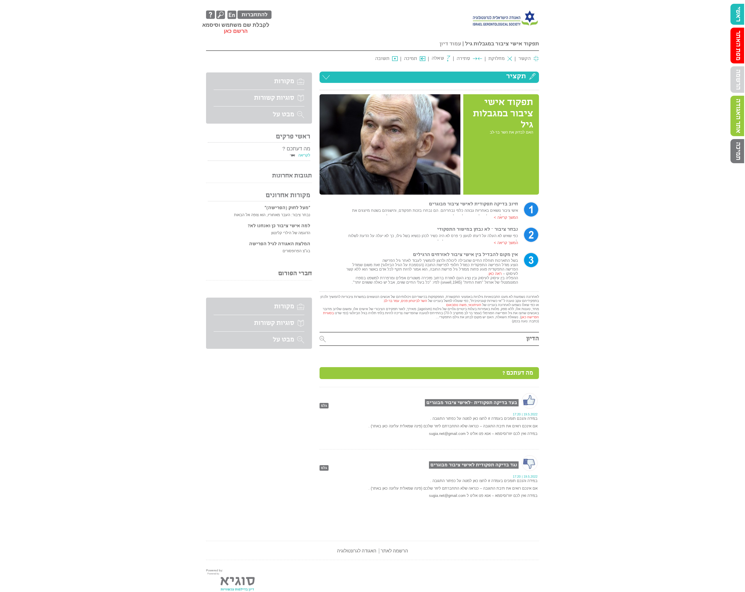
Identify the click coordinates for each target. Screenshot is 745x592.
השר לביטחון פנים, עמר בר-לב (406, 301)
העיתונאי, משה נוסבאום (463, 305)
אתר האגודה (738, 116)
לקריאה (304, 155)
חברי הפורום (295, 273)
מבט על (283, 114)
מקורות (284, 81)
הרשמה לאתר (394, 550)
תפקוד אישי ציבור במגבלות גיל (502, 43)
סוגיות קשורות (274, 98)
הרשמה (738, 79)
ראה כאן (495, 273)
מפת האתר (738, 46)
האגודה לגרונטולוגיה (356, 550)
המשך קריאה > (506, 217)
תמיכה (738, 151)
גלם (324, 405)
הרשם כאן (236, 31)
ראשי (738, 14)
